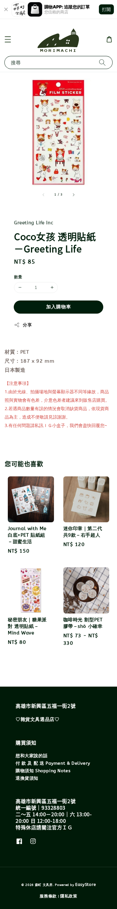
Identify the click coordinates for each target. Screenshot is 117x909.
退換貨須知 (27, 778)
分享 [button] (27, 325)
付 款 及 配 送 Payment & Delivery (53, 763)
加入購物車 (58, 307)
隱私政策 (68, 896)
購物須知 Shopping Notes (43, 770)
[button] (8, 39)
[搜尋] (102, 62)
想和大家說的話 (31, 755)
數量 (18, 277)
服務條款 (48, 896)
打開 (106, 9)
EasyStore (85, 884)
